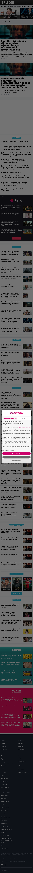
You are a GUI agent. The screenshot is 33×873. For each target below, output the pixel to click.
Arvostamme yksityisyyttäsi (9, 418)
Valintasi (24, 418)
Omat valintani (16, 457)
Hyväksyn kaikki (16, 453)
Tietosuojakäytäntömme (16, 460)
